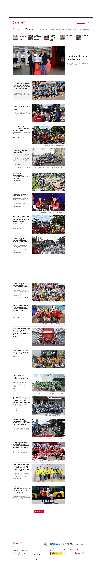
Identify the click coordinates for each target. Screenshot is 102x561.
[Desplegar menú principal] (88, 23)
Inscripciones (52, 29)
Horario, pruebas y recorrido (43, 29)
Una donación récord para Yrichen (77, 57)
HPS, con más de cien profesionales (20, 151)
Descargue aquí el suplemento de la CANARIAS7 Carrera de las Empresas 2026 (20, 176)
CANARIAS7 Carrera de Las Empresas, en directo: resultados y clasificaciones (21, 285)
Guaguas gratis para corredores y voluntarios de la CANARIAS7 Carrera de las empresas (21, 489)
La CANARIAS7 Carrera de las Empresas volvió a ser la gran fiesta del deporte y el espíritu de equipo (21, 218)
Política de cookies (70, 559)
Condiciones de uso (48, 559)
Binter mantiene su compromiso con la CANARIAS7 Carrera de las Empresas (20, 377)
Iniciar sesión (82, 22)
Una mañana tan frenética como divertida (20, 195)
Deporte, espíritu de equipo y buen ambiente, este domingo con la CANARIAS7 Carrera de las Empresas (21, 308)
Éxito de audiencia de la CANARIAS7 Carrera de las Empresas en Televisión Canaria (20, 107)
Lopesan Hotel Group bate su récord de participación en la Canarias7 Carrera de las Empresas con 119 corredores (21, 399)
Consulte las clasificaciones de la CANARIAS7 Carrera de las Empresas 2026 (21, 128)
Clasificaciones (64, 29)
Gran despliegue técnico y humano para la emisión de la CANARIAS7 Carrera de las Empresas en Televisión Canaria (21, 423)
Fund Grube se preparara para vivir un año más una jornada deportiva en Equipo (21, 352)
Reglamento (58, 29)
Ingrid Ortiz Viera (21, 297)
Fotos (76, 29)
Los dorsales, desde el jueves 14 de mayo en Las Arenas (37, 37)
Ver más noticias (38, 511)
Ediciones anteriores (85, 29)
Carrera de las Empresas (23, 29)
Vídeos (79, 29)
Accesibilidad (41, 559)
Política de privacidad (56, 559)
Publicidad (63, 559)
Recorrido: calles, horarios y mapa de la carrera (22, 37)
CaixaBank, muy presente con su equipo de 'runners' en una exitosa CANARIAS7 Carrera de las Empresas (22, 86)
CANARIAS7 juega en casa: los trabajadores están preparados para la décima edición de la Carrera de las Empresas (21, 446)
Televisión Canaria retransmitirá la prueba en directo (53, 38)
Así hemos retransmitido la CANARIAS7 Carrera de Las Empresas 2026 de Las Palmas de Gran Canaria (21, 239)
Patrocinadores (71, 29)
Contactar (30, 559)
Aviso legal (35, 559)
